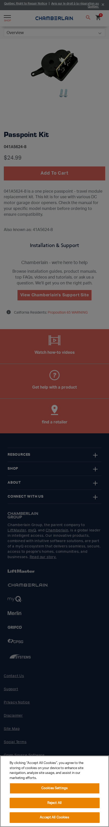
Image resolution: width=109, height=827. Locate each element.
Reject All (54, 803)
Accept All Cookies (54, 817)
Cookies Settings (54, 788)
